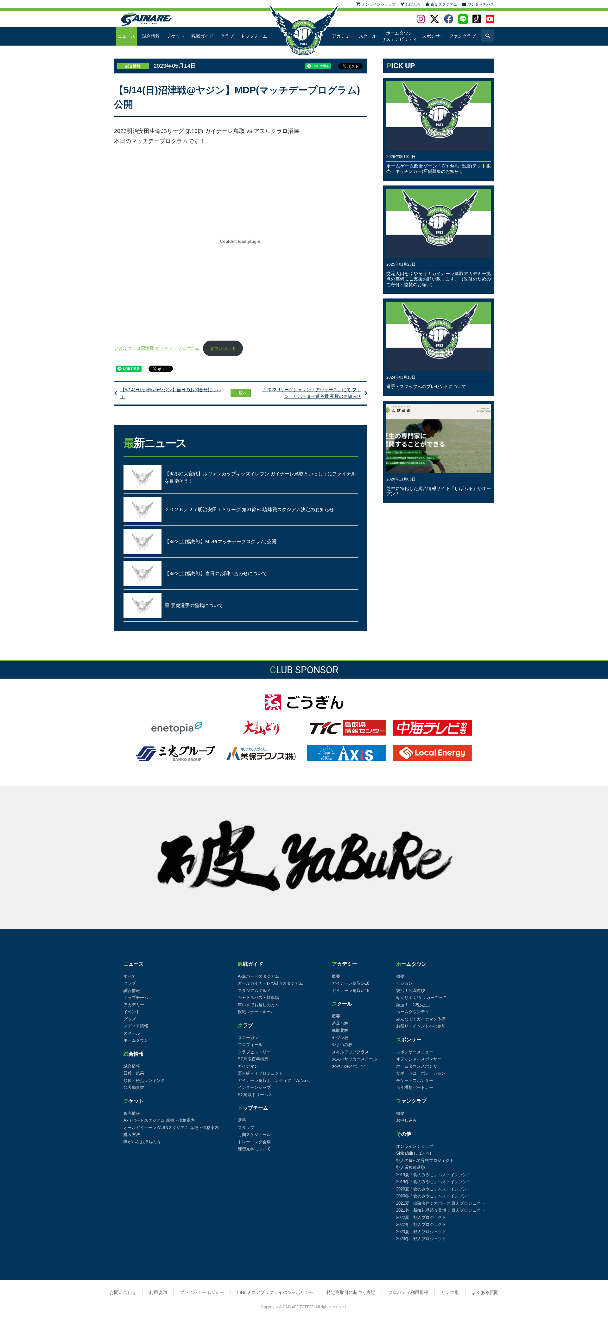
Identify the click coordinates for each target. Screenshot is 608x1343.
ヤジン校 (340, 1037)
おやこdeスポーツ (348, 1066)
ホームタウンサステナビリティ (399, 36)
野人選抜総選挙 (410, 1167)
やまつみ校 (342, 1044)
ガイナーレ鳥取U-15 (350, 990)
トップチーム (254, 36)
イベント (132, 1011)
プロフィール (250, 1044)
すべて (130, 976)
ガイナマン (248, 1066)
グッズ (130, 1019)
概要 (336, 976)
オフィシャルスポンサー (418, 1059)
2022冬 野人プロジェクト (421, 1224)
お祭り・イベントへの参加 (421, 1026)
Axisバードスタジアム (258, 976)
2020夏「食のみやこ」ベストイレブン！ (433, 1189)
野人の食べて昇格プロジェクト (425, 1160)
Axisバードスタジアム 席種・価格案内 (159, 1120)
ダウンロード (223, 348)
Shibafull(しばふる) (413, 1153)
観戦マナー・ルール (256, 1011)
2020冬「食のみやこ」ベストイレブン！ (433, 1196)
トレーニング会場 (254, 1141)
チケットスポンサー (414, 1080)
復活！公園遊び (410, 990)
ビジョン (404, 983)
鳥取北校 (340, 1030)
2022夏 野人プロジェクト (421, 1217)
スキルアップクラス (350, 1052)
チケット (176, 36)
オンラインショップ (414, 1146)
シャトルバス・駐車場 (258, 997)
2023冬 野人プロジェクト (421, 1238)
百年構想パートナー (414, 1087)
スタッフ (246, 1127)
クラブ (227, 36)
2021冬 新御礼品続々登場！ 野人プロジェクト (440, 1210)
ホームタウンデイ (412, 1011)
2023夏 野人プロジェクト (421, 1231)
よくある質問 (485, 1292)
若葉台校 (340, 1023)
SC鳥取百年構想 (253, 1059)
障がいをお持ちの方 (142, 1141)
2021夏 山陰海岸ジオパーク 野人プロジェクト (440, 1203)
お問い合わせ (123, 1292)
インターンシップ (254, 1087)
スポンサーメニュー (414, 1052)
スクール (368, 36)
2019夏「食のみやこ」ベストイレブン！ (433, 1174)
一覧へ (240, 393)
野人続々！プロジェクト (260, 1073)
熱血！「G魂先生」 (414, 1004)
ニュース (126, 36)
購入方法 (132, 1134)
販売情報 (132, 1113)
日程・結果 (134, 1073)
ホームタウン (136, 1040)
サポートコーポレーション (421, 1073)
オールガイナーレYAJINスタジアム (270, 983)
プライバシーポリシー (202, 1292)
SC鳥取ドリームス (255, 1094)
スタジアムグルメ (254, 990)
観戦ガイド (202, 36)
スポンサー (433, 36)
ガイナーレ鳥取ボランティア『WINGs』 (275, 1080)
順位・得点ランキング (144, 1080)
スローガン (248, 1037)
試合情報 (151, 36)
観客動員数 (134, 1087)
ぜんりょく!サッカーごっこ (421, 997)
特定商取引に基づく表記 (350, 1292)
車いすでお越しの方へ (258, 1004)
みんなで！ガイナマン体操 (421, 1019)
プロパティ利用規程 (408, 1292)
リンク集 (450, 1292)
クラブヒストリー (254, 1052)
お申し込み (406, 1120)
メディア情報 (136, 1026)
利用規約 (158, 1292)
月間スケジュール (254, 1134)
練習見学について (254, 1148)
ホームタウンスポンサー (418, 1066)
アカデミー (343, 36)
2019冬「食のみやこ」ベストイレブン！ (433, 1181)
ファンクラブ (462, 36)
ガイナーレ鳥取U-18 (350, 983)
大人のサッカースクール (354, 1059)
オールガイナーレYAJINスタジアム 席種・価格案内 (171, 1127)
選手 (242, 1120)
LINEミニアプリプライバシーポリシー (275, 1292)
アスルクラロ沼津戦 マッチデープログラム (157, 348)
